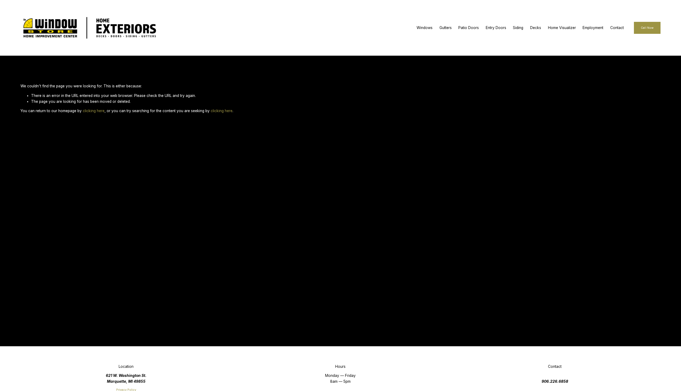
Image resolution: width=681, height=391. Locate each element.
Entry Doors (496, 28)
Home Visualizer (562, 28)
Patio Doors (468, 28)
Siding (518, 28)
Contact (617, 28)
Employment (593, 28)
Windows (425, 28)
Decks (535, 28)
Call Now (647, 28)
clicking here (94, 111)
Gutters (445, 28)
